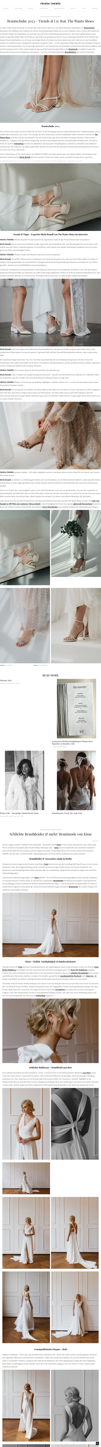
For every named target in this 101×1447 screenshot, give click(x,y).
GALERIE (6, 8)
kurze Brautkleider (50, 507)
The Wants (8, 665)
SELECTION (18, 8)
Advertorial (45, 830)
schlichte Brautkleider (80, 973)
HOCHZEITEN (43, 8)
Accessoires (45, 17)
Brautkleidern (70, 52)
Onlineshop (18, 144)
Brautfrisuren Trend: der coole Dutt (67, 813)
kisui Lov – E (91, 976)
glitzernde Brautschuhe (82, 504)
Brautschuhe (89, 28)
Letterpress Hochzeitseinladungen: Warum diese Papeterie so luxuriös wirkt (72, 742)
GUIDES (30, 8)
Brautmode (56, 17)
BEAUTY (73, 8)
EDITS (84, 8)
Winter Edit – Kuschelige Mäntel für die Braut (19, 813)
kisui (59, 845)
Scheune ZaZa (6, 680)
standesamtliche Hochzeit (70, 976)
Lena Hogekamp (43, 665)
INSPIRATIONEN (59, 8)
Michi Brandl (25, 157)
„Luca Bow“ (86, 1073)
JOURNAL (95, 8)
